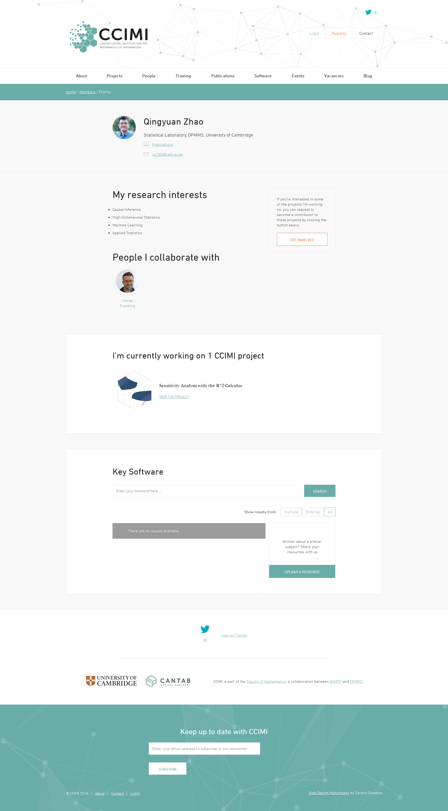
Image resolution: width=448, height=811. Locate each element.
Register (339, 33)
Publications (222, 75)
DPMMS (356, 681)
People (149, 75)
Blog (367, 75)
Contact (366, 33)
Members (87, 92)
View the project (174, 396)
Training (183, 75)
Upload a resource (302, 572)
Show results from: (260, 512)
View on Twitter (234, 635)
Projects (114, 75)
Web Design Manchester (329, 792)
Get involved (302, 240)
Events (298, 75)
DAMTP (336, 681)
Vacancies (334, 75)
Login (314, 33)
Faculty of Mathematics (266, 681)
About (81, 75)
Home (71, 92)
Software (263, 75)
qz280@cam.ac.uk (167, 154)
